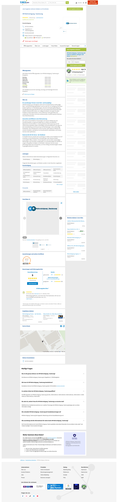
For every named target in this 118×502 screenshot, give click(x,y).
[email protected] (31, 240)
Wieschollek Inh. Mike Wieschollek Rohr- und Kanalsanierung (53, 314)
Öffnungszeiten (28, 46)
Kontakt (65, 474)
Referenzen (66, 472)
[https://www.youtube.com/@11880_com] (37, 496)
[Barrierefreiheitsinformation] (84, 3)
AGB (82, 474)
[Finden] (67, 2)
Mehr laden (76, 191)
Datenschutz (84, 472)
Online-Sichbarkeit (45, 469)
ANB (82, 477)
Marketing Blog (67, 469)
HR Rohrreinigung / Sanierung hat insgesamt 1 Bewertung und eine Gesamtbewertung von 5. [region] (43, 415)
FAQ (64, 477)
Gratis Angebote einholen (74, 9)
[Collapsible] (84, 374)
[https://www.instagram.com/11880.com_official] (26, 496)
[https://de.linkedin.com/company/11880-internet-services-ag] (33, 496)
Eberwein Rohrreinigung (73, 237)
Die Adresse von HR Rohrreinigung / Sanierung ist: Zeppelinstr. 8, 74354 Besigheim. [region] (40, 377)
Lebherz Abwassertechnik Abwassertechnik (76, 221)
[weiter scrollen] (85, 45)
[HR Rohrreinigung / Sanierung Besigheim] (61, 203)
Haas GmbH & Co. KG (72, 229)
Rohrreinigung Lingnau (73, 254)
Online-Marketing (45, 474)
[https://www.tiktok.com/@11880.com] (30, 496)
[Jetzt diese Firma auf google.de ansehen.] (51, 281)
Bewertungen (76, 46)
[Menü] (86, 3)
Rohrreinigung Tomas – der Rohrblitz (31, 314)
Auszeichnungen (64, 46)
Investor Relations (25, 472)
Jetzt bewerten (32, 283)
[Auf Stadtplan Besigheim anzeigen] (64, 326)
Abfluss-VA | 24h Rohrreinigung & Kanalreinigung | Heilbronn (76, 245)
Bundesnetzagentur (52, 437)
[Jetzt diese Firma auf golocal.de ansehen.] (51, 274)
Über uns (37, 46)
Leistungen (45, 46)
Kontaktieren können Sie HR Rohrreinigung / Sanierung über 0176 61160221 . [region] (43, 386)
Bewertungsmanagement (47, 472)
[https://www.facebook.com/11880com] (22, 496)
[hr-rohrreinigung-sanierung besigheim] (35, 245)
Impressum (84, 469)
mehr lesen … (30, 299)
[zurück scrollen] (21, 45)
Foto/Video (54, 46)
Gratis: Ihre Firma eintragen (92, 2)
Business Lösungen (45, 477)
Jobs (22, 474)
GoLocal (36, 293)
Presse (23, 477)
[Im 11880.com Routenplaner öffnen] (61, 325)
